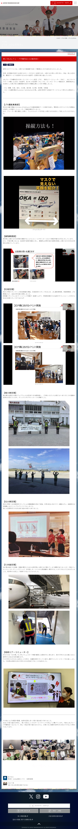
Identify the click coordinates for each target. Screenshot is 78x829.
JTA (5, 64)
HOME (58, 38)
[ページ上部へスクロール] (39, 824)
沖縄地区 (10, 64)
